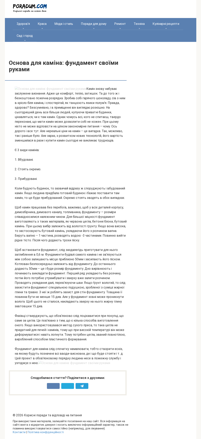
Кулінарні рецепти (166, 24)
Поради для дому (93, 24)
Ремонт (120, 24)
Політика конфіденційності (46, 432)
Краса (42, 24)
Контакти (19, 432)
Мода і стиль (63, 24)
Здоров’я (23, 24)
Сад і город (25, 36)
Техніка (139, 24)
